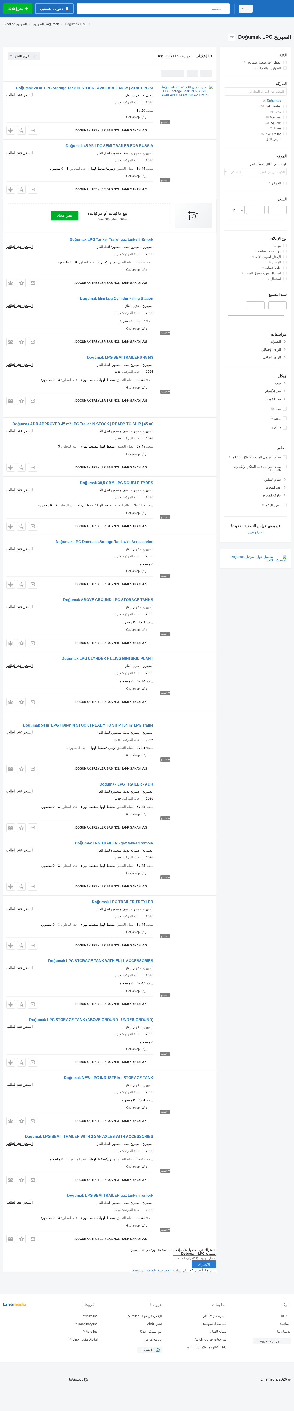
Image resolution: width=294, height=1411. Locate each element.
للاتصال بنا (284, 1331)
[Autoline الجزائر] (274, 8)
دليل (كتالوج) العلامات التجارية (206, 1347)
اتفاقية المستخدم (143, 1270)
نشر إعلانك (64, 216)
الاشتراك (204, 1264)
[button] (21, 130)
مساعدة (285, 1324)
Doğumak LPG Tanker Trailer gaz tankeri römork (111, 239)
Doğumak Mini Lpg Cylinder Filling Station (116, 298)
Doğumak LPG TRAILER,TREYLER (122, 902)
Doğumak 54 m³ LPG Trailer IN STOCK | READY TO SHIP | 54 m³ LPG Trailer (88, 725)
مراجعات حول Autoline (210, 1339)
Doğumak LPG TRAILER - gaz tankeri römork (114, 843)
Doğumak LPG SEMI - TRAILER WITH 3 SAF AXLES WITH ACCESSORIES (89, 1136)
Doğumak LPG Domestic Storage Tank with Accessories (104, 542)
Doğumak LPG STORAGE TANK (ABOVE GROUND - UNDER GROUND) (91, 1020)
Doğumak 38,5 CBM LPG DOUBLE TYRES (116, 483)
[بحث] (225, 9)
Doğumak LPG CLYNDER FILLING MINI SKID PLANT (107, 658)
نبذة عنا (286, 1316)
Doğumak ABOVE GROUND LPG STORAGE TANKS (108, 600)
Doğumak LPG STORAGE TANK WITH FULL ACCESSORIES (100, 961)
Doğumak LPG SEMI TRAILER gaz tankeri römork (110, 1195)
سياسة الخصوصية (169, 1270)
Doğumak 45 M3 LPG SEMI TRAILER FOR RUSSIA (109, 146)
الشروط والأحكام (214, 1316)
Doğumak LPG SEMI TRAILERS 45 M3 (120, 357)
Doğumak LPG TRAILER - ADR (126, 784)
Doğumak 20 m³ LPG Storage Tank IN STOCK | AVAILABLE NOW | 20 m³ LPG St (84, 88)
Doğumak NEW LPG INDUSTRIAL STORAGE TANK (108, 1078)
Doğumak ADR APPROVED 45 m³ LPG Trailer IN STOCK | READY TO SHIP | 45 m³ (82, 424)
